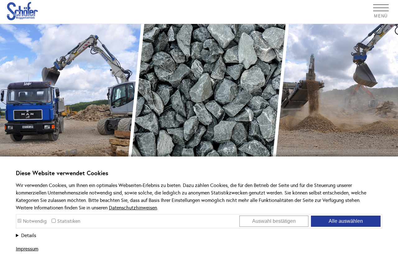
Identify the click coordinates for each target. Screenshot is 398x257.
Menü (380, 16)
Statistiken (68, 221)
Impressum (27, 249)
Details (28, 235)
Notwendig (35, 221)
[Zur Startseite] (19, 11)
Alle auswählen (346, 221)
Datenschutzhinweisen (133, 208)
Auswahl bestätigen (274, 221)
